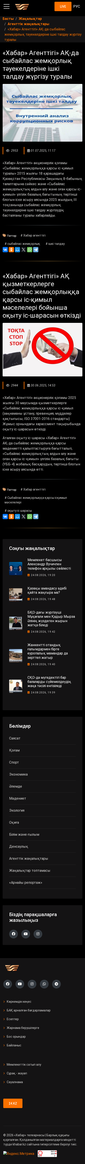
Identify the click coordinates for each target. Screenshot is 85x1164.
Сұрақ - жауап (17, 1073)
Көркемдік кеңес (19, 1001)
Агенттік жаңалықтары (28, 858)
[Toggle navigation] (6, 6)
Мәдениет (17, 798)
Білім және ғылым (24, 834)
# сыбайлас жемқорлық (22, 243)
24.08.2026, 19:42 (43, 631)
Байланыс (14, 1045)
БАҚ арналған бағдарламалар (29, 1010)
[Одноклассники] (11, 249)
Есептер (13, 1019)
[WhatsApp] (29, 249)
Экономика (18, 774)
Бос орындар (16, 1036)
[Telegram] (35, 249)
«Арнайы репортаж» (25, 882)
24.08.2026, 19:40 (43, 664)
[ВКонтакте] (5, 249)
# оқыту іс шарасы (18, 510)
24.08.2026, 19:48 (43, 599)
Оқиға (14, 822)
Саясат (14, 738)
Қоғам (14, 750)
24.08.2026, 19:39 (43, 692)
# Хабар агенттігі (33, 235)
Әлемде (15, 786)
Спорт (14, 762)
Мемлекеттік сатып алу (24, 1064)
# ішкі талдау (55, 243)
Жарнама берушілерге (23, 1028)
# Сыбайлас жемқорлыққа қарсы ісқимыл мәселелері (36, 500)
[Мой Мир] (17, 249)
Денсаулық (18, 846)
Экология (16, 810)
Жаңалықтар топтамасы (29, 870)
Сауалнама (15, 1082)
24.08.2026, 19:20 (43, 575)
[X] (23, 249)
